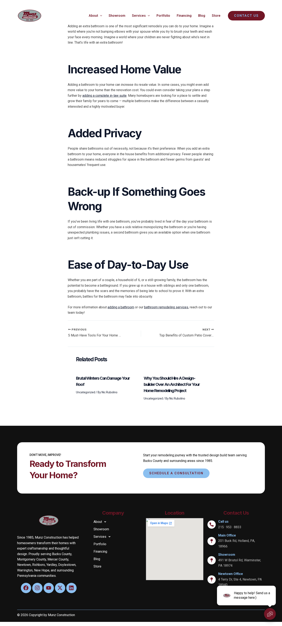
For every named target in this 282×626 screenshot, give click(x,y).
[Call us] (211, 524)
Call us (223, 521)
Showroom (117, 16)
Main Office (227, 535)
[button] (100, 15)
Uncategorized (85, 392)
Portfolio (163, 16)
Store (216, 16)
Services (139, 16)
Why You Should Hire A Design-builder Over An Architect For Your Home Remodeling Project (172, 384)
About (93, 16)
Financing (184, 16)
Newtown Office (230, 574)
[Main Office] (211, 541)
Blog (201, 16)
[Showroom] (211, 560)
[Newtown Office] (211, 579)
